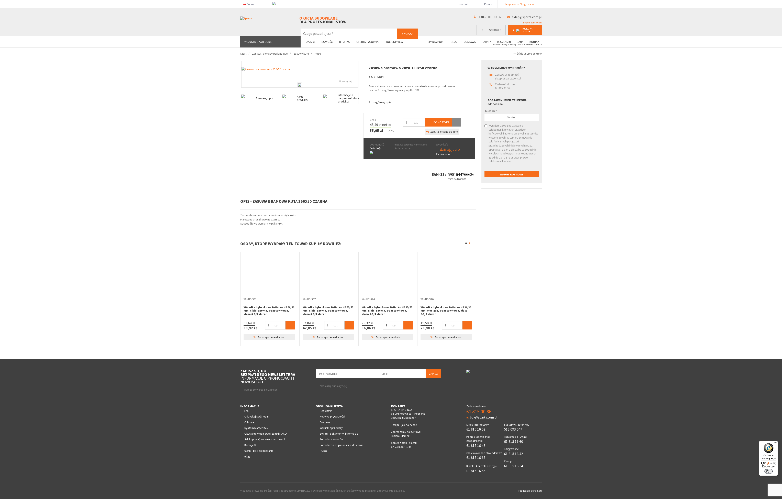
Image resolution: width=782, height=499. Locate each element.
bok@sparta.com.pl (483, 417)
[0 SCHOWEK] (492, 34)
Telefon (490, 111)
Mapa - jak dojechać (405, 425)
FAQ (246, 411)
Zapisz (433, 374)
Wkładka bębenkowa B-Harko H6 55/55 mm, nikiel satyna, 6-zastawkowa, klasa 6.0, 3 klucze (328, 310)
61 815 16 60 (513, 441)
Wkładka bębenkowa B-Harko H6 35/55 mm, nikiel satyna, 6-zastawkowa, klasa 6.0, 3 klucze (387, 310)
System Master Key (256, 428)
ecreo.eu (536, 490)
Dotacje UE (250, 445)
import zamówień (532, 22)
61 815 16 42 (513, 453)
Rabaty (486, 42)
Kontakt (463, 4)
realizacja (524, 490)
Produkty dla (394, 42)
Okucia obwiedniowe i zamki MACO (265, 433)
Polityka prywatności (332, 416)
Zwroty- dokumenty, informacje (339, 433)
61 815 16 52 (475, 429)
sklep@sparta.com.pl (527, 17)
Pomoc (488, 4)
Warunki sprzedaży (331, 428)
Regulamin (504, 42)
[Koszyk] (290, 325)
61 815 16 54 (513, 466)
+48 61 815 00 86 (490, 17)
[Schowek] (456, 122)
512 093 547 (513, 429)
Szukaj (407, 34)
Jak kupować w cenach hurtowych (265, 439)
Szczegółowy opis (380, 102)
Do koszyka (441, 122)
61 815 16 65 (475, 457)
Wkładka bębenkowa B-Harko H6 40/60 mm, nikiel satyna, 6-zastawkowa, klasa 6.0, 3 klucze (269, 310)
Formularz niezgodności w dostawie (342, 445)
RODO (323, 451)
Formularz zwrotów (331, 439)
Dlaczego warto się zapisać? (261, 389)
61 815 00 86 (502, 88)
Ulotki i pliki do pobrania (258, 451)
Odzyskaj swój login (256, 416)
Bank (520, 42)
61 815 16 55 (475, 470)
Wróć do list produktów (527, 53)
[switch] (768, 471)
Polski (250, 4)
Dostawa (470, 42)
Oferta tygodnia (367, 42)
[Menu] (775, 443)
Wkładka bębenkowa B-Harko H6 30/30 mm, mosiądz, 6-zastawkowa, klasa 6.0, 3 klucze (446, 310)
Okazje (310, 42)
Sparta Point (436, 42)
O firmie (249, 422)
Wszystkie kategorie (258, 42)
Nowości (327, 42)
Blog (454, 42)
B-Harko (344, 42)
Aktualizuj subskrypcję (333, 386)
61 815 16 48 (475, 445)
